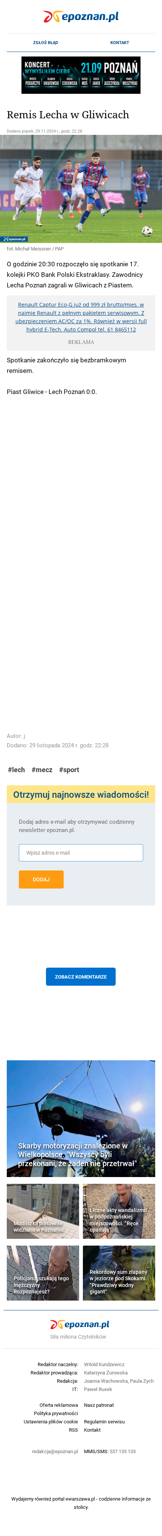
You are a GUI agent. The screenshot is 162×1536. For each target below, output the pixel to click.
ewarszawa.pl (80, 1499)
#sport (69, 769)
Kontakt (119, 43)
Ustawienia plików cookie (51, 1421)
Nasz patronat (99, 1405)
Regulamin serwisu (104, 1421)
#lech (16, 769)
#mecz (42, 769)
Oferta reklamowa (59, 1405)
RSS (73, 1430)
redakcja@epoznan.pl (55, 1451)
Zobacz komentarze (81, 977)
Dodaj (41, 879)
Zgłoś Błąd (45, 43)
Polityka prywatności (56, 1413)
